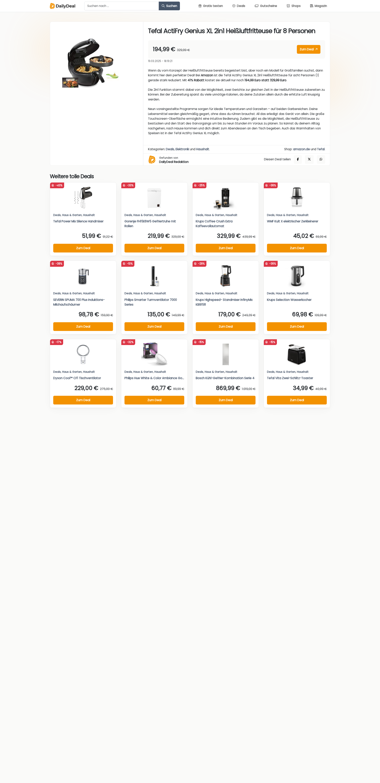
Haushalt (202, 149)
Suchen (171, 6)
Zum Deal (307, 49)
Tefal (321, 149)
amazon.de (301, 149)
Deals (170, 149)
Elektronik (182, 149)
